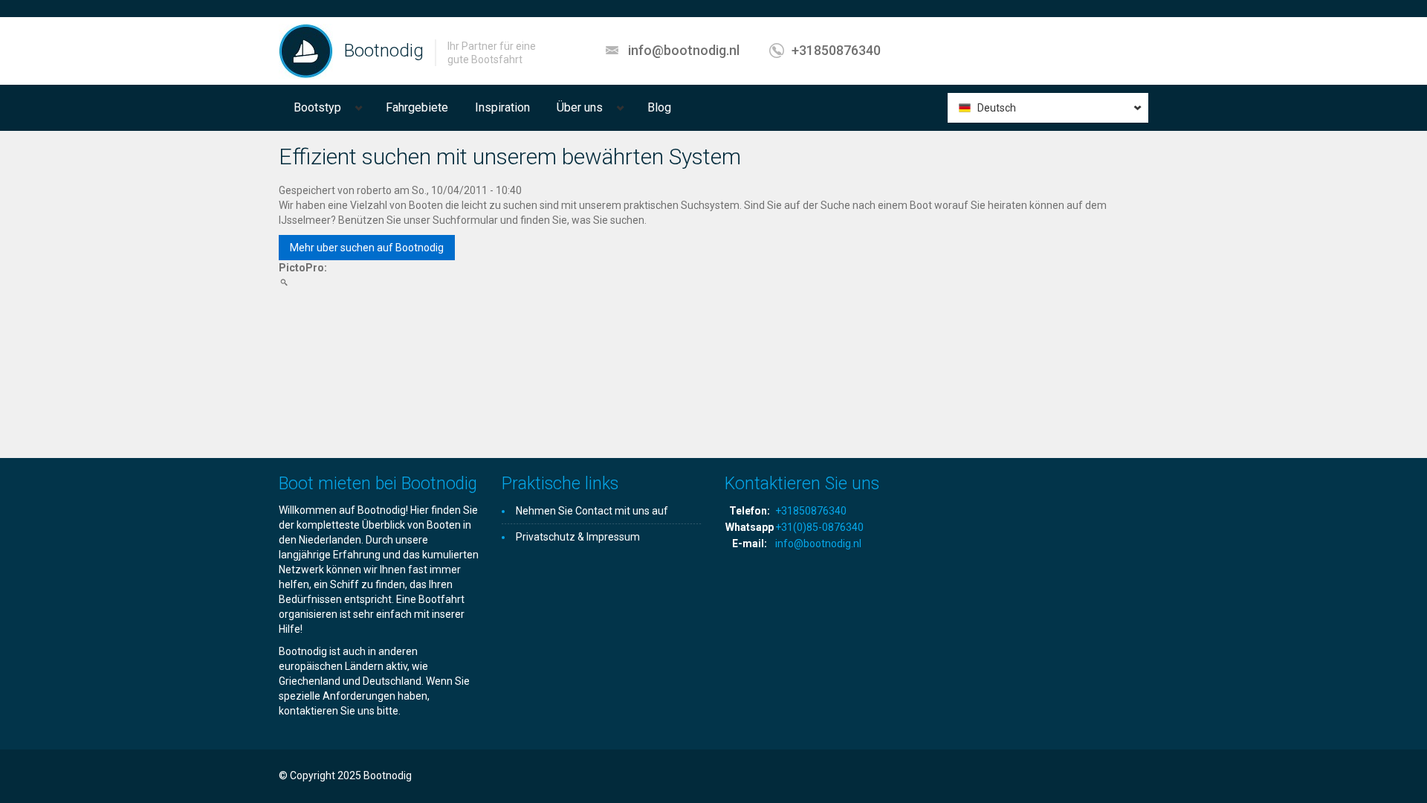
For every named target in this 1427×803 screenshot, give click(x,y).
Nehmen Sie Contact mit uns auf (592, 511)
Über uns (580, 107)
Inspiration (502, 107)
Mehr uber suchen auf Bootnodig (367, 248)
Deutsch (996, 108)
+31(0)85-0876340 (819, 527)
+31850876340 (836, 50)
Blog (659, 107)
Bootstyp (317, 107)
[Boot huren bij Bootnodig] (306, 51)
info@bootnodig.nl (684, 50)
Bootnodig (384, 50)
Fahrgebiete (417, 107)
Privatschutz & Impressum (578, 537)
